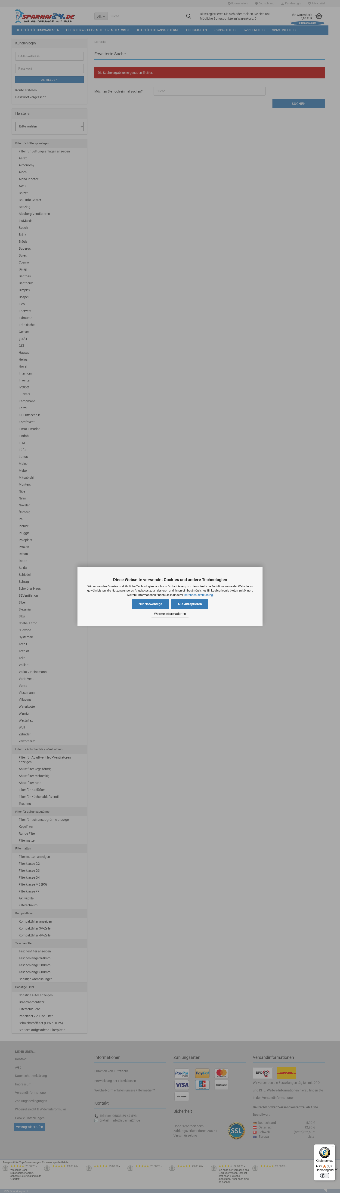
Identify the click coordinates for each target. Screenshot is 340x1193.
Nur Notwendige (150, 604)
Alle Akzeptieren (190, 604)
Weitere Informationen (170, 614)
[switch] (324, 1175)
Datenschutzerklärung (198, 595)
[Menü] (332, 1147)
